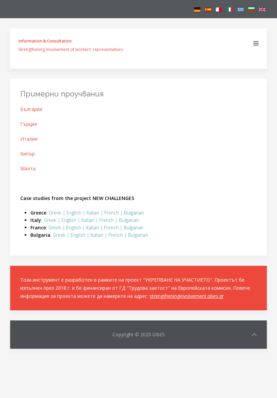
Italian (92, 212)
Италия (28, 139)
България (31, 109)
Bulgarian (134, 212)
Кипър (27, 153)
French (111, 212)
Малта (27, 168)
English (74, 212)
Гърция (28, 124)
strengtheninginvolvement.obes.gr (187, 296)
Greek (55, 212)
